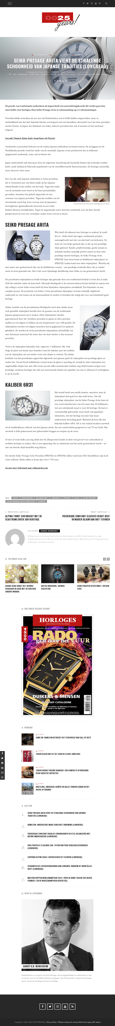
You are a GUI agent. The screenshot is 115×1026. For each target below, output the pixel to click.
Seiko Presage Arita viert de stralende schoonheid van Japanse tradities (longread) (57, 814)
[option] (21, 578)
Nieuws (66, 55)
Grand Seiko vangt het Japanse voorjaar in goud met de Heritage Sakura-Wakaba (20, 588)
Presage (53, 74)
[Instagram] (92, 3)
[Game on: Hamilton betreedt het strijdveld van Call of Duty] (28, 739)
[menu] (9, 3)
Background (40, 55)
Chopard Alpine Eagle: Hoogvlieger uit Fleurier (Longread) (55, 857)
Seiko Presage (70, 74)
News (55, 55)
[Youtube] (96, 3)
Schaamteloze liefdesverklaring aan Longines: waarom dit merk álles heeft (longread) (60, 867)
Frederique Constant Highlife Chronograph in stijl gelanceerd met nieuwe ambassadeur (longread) (59, 835)
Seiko (60, 74)
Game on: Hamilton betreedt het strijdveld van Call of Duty (63, 737)
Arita (14, 74)
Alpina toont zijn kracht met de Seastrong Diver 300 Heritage (23, 517)
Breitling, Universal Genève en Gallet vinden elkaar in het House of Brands (62, 788)
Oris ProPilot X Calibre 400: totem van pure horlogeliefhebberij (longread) (58, 847)
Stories (79, 55)
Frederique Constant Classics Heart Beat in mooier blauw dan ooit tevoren (86, 517)
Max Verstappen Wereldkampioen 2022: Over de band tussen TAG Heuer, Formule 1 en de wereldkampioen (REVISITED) (60, 879)
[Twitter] (88, 3)
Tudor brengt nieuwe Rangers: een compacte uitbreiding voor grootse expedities (62, 772)
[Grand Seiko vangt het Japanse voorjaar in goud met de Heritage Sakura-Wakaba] (21, 573)
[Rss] (100, 3)
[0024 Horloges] (57, 21)
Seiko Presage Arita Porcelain (88, 74)
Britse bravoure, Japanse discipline (53, 587)
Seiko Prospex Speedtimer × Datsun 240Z (93, 587)
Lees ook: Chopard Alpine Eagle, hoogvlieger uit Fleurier (30, 138)
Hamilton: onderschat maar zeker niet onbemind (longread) (55, 824)
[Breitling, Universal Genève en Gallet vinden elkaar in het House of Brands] (28, 788)
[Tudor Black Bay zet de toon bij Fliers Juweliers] (28, 755)
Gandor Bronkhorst (67, 72)
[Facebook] (84, 3)
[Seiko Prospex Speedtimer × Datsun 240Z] (93, 573)
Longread (45, 74)
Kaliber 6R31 (34, 74)
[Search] (106, 3)
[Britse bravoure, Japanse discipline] (57, 573)
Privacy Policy (52, 1022)
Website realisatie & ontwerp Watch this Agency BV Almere (79, 1022)
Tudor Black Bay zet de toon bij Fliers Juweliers (58, 754)
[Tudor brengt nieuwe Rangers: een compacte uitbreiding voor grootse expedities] (28, 772)
